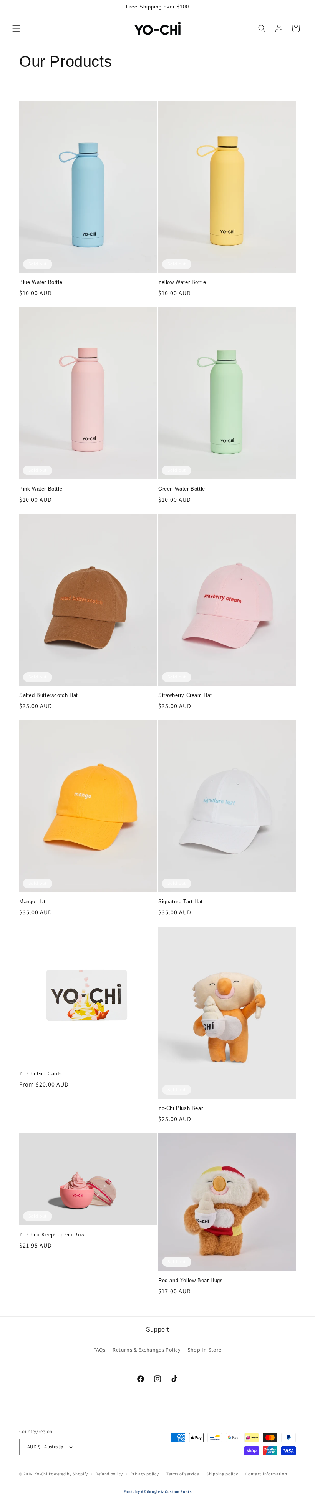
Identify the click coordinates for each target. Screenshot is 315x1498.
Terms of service (182, 1473)
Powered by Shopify (68, 1473)
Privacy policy (145, 1473)
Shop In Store (204, 1349)
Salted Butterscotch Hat (48, 695)
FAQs (99, 1349)
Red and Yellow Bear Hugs (190, 1280)
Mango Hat (32, 901)
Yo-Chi (42, 1473)
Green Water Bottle (181, 489)
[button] (16, 28)
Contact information (266, 1473)
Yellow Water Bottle (182, 282)
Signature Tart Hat (180, 901)
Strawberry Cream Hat (185, 695)
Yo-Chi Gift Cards (40, 1074)
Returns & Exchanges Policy (147, 1349)
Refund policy (109, 1473)
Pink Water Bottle (40, 489)
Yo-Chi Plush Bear (180, 1108)
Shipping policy (222, 1473)
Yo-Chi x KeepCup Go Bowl (52, 1235)
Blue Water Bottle (40, 282)
